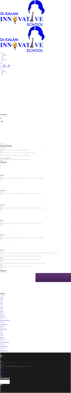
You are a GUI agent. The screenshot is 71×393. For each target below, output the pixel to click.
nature (19, 366)
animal (0, 366)
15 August (1, 307)
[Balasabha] (1, 300)
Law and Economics (2, 204)
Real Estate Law (2, 220)
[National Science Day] (2, 335)
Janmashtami (1, 311)
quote (28, 366)
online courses (22, 366)
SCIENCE (1, 154)
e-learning (8, 366)
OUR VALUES (37, 274)
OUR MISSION (37, 280)
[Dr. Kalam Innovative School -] (5, 67)
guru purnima (1, 333)
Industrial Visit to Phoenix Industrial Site (4, 320)
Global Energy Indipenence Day (3, 329)
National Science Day (2, 337)
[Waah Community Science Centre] (3, 348)
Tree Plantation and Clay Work (3, 324)
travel (30, 366)
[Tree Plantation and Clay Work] (2, 322)
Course (1, 388)
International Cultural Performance (4, 346)
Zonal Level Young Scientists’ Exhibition (4, 342)
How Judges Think (2, 234)
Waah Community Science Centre (3, 350)
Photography (26, 366)
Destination (3, 366)
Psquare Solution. (11, 391)
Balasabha (1, 302)
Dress (5, 366)
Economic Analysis (2, 175)
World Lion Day (1, 298)
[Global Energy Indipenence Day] (3, 326)
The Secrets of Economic (3, 190)
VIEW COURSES (1, 160)
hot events (15, 366)
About (1, 390)
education (12, 366)
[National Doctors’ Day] (2, 313)
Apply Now (1, 194)
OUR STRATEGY (37, 277)
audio (1, 366)
